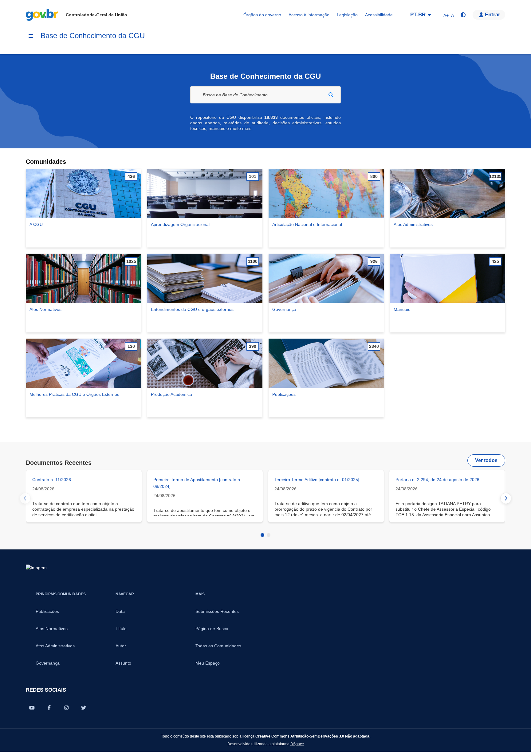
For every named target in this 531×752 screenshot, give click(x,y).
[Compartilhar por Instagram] (66, 708)
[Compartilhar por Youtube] (32, 708)
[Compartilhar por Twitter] (83, 708)
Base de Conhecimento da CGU (93, 35)
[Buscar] (331, 95)
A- (453, 15)
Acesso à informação (309, 14)
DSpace (297, 744)
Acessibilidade (379, 14)
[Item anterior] (25, 498)
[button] (489, 15)
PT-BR (418, 15)
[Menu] (31, 36)
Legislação (347, 14)
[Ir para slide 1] (262, 535)
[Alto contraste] (463, 15)
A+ (446, 15)
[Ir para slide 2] (268, 535)
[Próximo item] (505, 498)
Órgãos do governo (262, 14)
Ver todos (486, 460)
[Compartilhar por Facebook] (49, 708)
